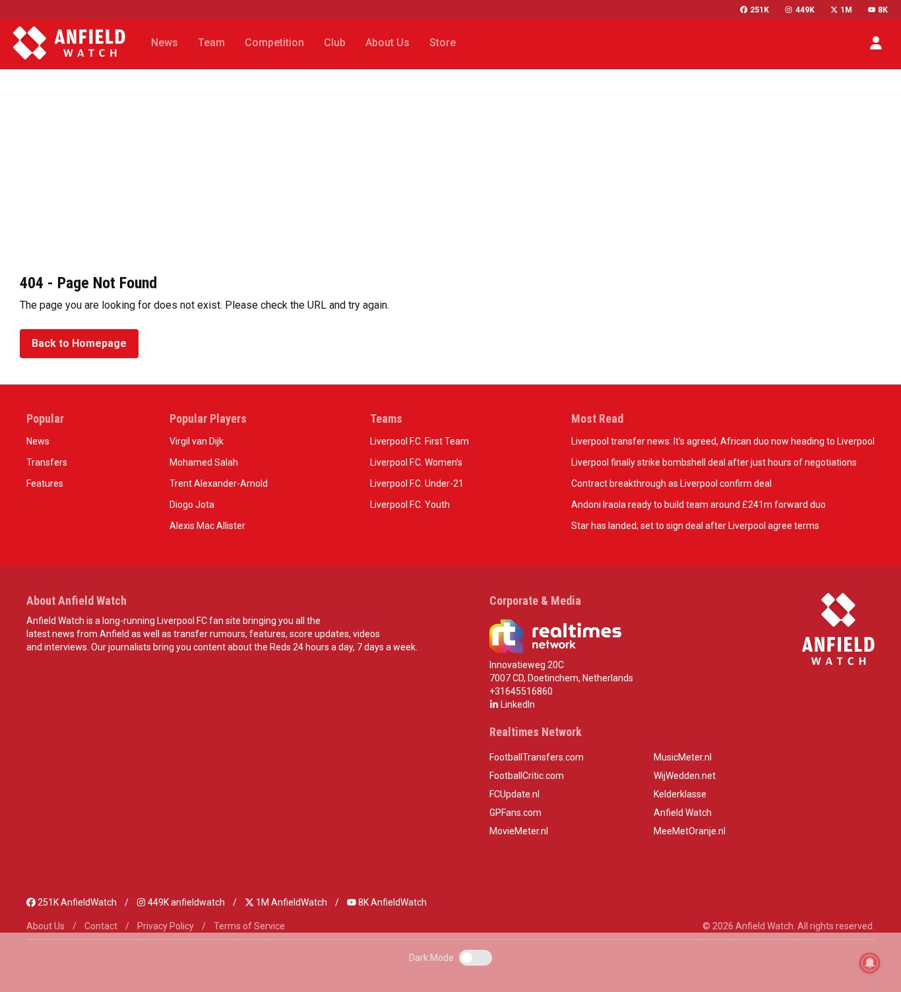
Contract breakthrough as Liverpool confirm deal (671, 483)
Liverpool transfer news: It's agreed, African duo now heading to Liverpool (723, 441)
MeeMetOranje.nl (690, 831)
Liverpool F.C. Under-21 (417, 483)
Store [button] (442, 42)
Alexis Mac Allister (207, 525)
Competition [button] (274, 42)
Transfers (46, 462)
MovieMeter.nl (518, 831)
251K (759, 10)
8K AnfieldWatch (391, 902)
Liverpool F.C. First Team (419, 441)
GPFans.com (515, 812)
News (37, 441)
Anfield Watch (683, 812)
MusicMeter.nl (683, 757)
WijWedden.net (685, 775)
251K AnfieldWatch (76, 902)
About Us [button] (387, 42)
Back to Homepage (79, 343)
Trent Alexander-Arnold (219, 483)
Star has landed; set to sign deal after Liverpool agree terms (695, 525)
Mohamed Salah (204, 462)
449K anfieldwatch (185, 902)
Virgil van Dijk (197, 441)
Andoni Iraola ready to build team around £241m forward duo (698, 504)
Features (44, 483)
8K (883, 10)
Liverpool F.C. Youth (410, 504)
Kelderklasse (680, 794)
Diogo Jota (192, 504)
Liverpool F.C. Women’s (416, 462)
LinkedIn (517, 704)
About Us (45, 926)
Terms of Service (249, 926)
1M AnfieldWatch (290, 902)
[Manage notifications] (870, 963)
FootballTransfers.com (536, 757)
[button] (876, 43)
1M (846, 10)
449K (804, 10)
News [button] (164, 42)
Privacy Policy (165, 926)
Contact (100, 926)
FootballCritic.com (526, 775)
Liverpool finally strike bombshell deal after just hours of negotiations (714, 462)
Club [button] (335, 42)
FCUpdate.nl (514, 794)
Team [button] (211, 42)
